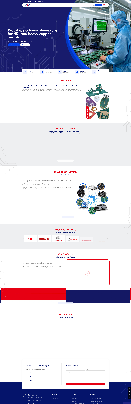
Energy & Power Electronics (96, 398)
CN (106, 5)
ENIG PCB (73, 400)
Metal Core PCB (74, 398)
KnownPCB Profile (56, 396)
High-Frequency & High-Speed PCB (78, 403)
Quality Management (56, 398)
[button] (23, 238)
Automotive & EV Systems (95, 400)
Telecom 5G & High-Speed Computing (97, 401)
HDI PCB (73, 396)
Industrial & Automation (95, 403)
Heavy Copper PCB (75, 401)
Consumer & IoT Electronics (96, 396)
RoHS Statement (55, 400)
